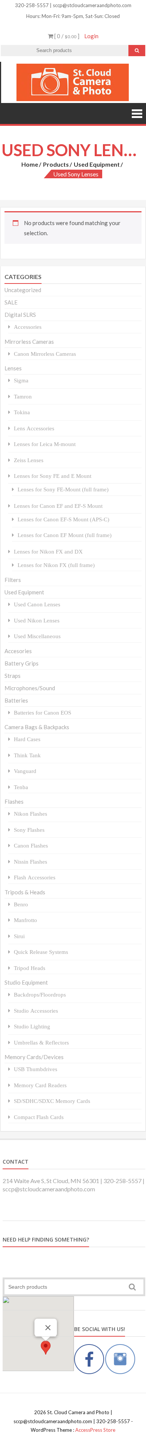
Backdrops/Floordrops (40, 994)
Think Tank (27, 755)
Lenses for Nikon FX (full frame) (56, 565)
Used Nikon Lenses (37, 620)
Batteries (16, 700)
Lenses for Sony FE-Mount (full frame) (63, 489)
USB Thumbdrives (35, 1069)
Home (29, 164)
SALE (11, 302)
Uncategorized (22, 290)
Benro (21, 904)
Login (91, 36)
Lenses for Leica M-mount (45, 444)
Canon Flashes (31, 845)
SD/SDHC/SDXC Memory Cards (52, 1101)
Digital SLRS (20, 314)
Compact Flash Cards (39, 1117)
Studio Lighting (32, 1026)
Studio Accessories (36, 1010)
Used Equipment (97, 164)
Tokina (22, 412)
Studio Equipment (26, 982)
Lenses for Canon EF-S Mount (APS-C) (63, 519)
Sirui (19, 936)
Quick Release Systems (41, 952)
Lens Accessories (34, 428)
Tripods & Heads (24, 892)
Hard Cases (27, 739)
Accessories (28, 327)
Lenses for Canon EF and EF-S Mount (58, 506)
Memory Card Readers (40, 1085)
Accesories (18, 651)
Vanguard (25, 771)
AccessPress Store (95, 1430)
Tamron (23, 396)
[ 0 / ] (66, 36)
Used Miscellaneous (37, 636)
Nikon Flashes (30, 813)
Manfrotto (25, 920)
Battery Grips (21, 663)
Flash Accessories (34, 877)
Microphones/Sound (29, 688)
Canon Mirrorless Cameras (45, 354)
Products (56, 164)
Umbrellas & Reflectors (41, 1042)
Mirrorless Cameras (29, 341)
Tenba (21, 787)
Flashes (14, 801)
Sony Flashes (29, 830)
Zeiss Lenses (28, 460)
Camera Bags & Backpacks (36, 727)
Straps (12, 675)
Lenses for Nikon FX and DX (48, 551)
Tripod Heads (29, 968)
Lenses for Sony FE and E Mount (52, 476)
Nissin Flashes (30, 861)
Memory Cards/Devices (34, 1057)
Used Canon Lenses (37, 604)
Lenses (13, 368)
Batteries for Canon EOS (42, 712)
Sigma (21, 380)
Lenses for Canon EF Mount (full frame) (65, 535)
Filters (12, 579)
